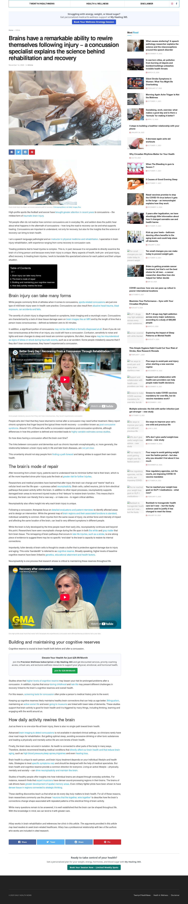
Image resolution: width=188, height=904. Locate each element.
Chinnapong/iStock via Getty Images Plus (67, 207)
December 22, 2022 (154, 465)
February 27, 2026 (154, 88)
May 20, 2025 (152, 281)
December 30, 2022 (154, 370)
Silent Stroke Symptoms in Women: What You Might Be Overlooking (159, 81)
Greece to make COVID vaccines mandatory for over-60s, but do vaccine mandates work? (161, 395)
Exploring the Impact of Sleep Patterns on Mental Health (160, 334)
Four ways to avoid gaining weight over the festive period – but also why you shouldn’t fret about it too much (162, 456)
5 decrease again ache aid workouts (158, 140)
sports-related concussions (92, 302)
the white (93, 530)
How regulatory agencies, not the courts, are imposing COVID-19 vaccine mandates (162, 473)
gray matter (108, 530)
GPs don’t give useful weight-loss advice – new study (162, 438)
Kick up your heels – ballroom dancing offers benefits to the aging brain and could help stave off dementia (161, 236)
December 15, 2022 (154, 53)
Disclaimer (147, 3)
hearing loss (82, 753)
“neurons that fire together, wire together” (71, 797)
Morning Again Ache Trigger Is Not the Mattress (162, 96)
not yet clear (88, 447)
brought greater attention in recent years (74, 212)
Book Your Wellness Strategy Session (94, 21)
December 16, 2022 (154, 443)
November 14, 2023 (16, 65)
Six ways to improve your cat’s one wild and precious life (160, 423)
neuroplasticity (64, 486)
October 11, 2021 (154, 101)
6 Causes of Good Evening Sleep (161, 179)
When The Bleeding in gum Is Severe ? (160, 165)
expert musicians (44, 780)
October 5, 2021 (137, 294)
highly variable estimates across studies (90, 431)
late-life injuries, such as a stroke (88, 534)
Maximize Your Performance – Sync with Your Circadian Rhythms (151, 302)
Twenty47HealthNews (41, 3)
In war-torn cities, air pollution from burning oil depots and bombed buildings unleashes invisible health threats (160, 64)
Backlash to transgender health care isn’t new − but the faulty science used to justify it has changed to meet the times (161, 507)
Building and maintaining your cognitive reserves (33, 282)
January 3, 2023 (153, 245)
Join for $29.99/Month (65, 670)
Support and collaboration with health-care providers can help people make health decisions (161, 379)
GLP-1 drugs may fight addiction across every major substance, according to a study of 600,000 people (161, 318)
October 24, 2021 (154, 480)
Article (17, 30)
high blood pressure (33, 753)
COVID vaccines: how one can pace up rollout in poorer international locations (152, 289)
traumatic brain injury (33, 215)
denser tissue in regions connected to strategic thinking (35, 787)
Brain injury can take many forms (26, 275)
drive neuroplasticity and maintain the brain (56, 770)
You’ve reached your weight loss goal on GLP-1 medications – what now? (162, 489)
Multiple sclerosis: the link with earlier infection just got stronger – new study (154, 410)
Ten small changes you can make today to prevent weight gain (161, 252)
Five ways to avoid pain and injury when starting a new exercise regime (162, 364)
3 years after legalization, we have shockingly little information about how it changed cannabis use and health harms (162, 218)
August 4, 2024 (153, 339)
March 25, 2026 (153, 72)
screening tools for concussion (39, 694)
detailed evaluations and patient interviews (72, 509)
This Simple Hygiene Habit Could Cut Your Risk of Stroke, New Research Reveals (153, 349)
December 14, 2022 (154, 207)
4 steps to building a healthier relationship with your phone (154, 127)
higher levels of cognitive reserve (43, 680)
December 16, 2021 (154, 386)
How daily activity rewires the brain (27, 285)
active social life (31, 704)
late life (74, 684)
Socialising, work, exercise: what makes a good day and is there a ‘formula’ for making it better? (161, 112)
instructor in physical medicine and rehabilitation (74, 239)
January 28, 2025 (137, 132)
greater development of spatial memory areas (47, 783)
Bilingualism (113, 700)
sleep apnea (49, 753)
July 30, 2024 (136, 158)
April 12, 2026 (152, 119)
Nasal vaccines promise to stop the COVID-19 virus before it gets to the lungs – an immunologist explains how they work (161, 199)
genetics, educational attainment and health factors (70, 554)
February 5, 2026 (154, 496)
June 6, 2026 (152, 428)
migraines (61, 753)
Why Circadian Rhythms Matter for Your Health (152, 154)
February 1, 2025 (138, 354)
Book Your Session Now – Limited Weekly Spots (94, 867)
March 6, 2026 (152, 326)
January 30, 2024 (154, 515)
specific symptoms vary (43, 763)
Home (11, 30)
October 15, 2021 (154, 226)
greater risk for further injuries (77, 476)
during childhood (58, 684)
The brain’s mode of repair (23, 278)
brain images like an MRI (78, 319)
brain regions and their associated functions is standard (90, 513)
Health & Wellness (97, 3)
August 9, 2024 (137, 307)
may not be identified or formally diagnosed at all (78, 329)
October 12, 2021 (154, 257)
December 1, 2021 (154, 402)
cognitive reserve (65, 551)
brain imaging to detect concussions (36, 732)
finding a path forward (62, 454)
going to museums (58, 704)
